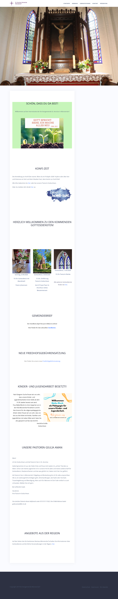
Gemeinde (75, 3)
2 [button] (59, 82)
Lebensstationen (85, 3)
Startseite (66, 3)
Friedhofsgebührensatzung (51, 361)
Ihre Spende (104, 587)
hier (29, 183)
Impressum (95, 587)
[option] (59, 46)
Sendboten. (52, 328)
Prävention (103, 3)
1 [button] (57, 82)
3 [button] (61, 82)
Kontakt (95, 3)
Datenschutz (86, 587)
